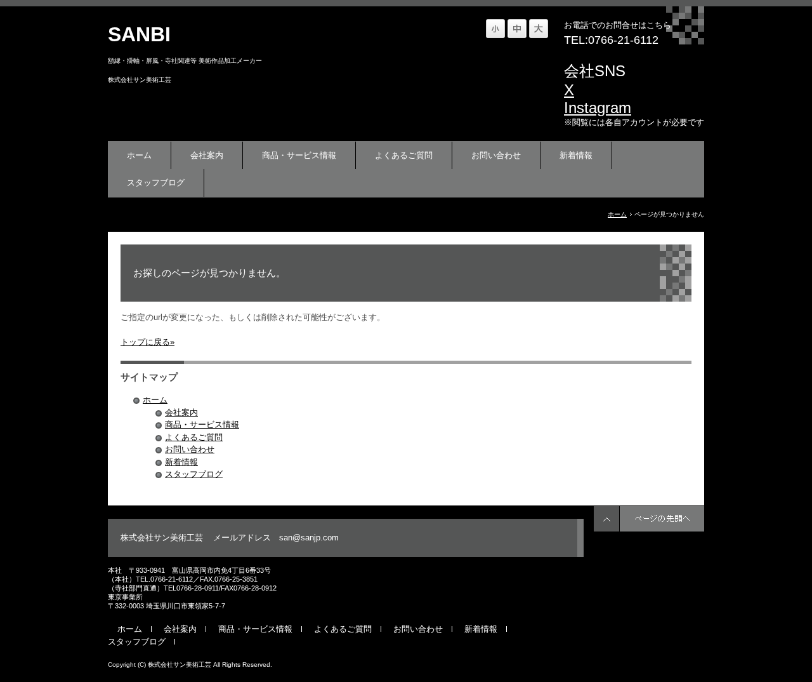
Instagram (597, 107)
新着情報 (576, 155)
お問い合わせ (496, 155)
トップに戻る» (147, 342)
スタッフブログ (156, 182)
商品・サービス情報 (299, 155)
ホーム (139, 155)
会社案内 (206, 155)
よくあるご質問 (404, 155)
